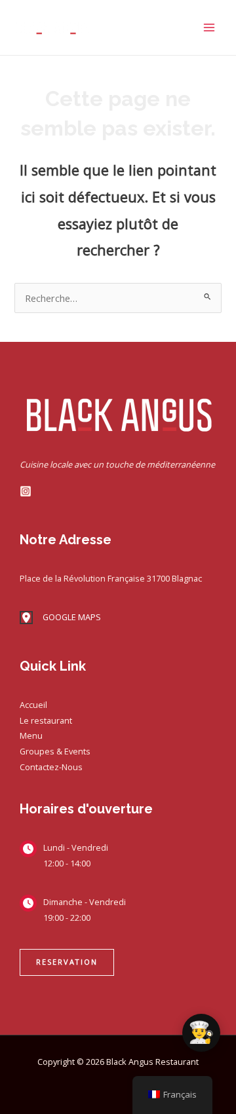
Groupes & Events (55, 751)
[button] (67, 962)
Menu (31, 735)
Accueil (33, 705)
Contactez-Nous (51, 767)
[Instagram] (25, 491)
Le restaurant (46, 720)
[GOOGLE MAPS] (60, 617)
